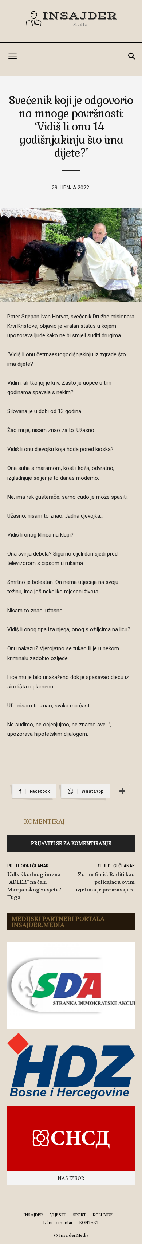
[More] (122, 791)
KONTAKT (89, 1222)
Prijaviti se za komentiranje (71, 843)
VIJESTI (58, 1214)
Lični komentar (57, 1222)
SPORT (79, 1214)
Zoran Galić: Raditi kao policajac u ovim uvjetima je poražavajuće (104, 882)
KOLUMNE (103, 1214)
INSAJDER (33, 1214)
